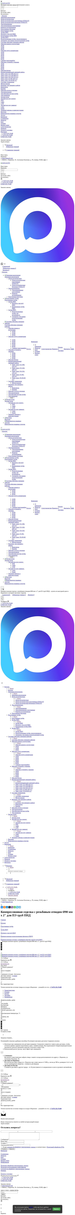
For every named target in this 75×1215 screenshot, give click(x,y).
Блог (2, 1157)
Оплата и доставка (6, 1174)
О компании (4, 1154)
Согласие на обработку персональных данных (15, 1169)
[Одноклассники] (4, 907)
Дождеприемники (21, 708)
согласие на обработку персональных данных (21, 1147)
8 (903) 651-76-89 (6, 137)
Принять (56, 1209)
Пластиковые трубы (18, 718)
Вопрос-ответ (5, 1160)
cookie (31, 1207)
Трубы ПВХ (19, 723)
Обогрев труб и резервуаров (24, 755)
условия (14, 976)
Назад (12, 688)
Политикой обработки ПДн (55, 1147)
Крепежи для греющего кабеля (25, 803)
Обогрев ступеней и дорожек (24, 769)
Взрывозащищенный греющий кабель (27, 783)
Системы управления (22, 796)
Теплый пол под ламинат (23, 832)
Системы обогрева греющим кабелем (23, 740)
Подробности (5, 964)
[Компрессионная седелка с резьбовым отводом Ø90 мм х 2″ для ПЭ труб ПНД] (26, 954)
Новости (3, 1155)
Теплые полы (16, 818)
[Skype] (17, 907)
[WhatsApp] (15, 907)
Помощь (3, 1170)
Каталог (10, 690)
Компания (11, 847)
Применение (8, 997)
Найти (3, 1194)
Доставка (7, 995)
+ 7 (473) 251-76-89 (7, 133)
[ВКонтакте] (2, 907)
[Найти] (2, 9)
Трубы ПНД (19, 731)
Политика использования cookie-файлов (13, 1167)
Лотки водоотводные (22, 700)
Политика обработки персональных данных (14, 1165)
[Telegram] (20, 907)
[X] (9, 907)
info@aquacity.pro (7, 158)
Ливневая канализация (19, 695)
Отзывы (6, 992)
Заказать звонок (13, 895)
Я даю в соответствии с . (33, 1147)
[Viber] (12, 907)
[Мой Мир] (7, 907)
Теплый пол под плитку (22, 822)
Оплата (6, 993)
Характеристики (9, 990)
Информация (5, 1162)
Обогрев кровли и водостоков (24, 745)
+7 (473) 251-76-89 (55, 987)
